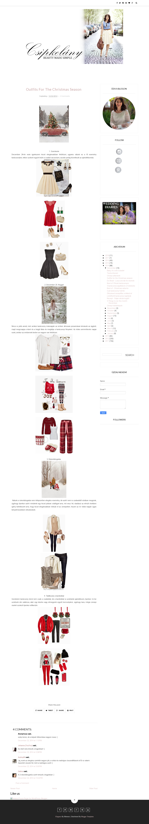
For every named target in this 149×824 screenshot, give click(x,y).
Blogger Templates (87, 816)
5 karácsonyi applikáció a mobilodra (121, 286)
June (109, 321)
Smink (39, 67)
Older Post (93, 788)
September (112, 313)
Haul (82, 67)
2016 (107, 260)
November (111, 308)
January (110, 333)
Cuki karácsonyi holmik (116, 291)
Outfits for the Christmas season (119, 278)
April (109, 326)
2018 (107, 255)
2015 (107, 263)
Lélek (30, 67)
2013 (107, 336)
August (110, 316)
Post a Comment (22, 783)
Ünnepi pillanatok (113, 276)
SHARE (39, 710)
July (109, 318)
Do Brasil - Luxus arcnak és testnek (120, 281)
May (109, 323)
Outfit (48, 67)
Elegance (58, 816)
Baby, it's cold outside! (115, 271)
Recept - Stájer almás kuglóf (118, 298)
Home (110, 67)
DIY (75, 67)
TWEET (50, 710)
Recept (91, 67)
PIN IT (71, 710)
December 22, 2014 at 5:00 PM (30, 766)
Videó (101, 67)
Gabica (20, 771)
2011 (107, 341)
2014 (107, 266)
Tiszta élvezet (112, 273)
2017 (107, 258)
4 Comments (65, 96)
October (110, 311)
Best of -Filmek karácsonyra (118, 283)
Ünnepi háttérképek (114, 306)
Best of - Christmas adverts (117, 288)
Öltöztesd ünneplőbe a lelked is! (119, 293)
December (111, 268)
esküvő (30, 74)
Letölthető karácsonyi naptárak (119, 296)
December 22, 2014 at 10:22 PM (30, 778)
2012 (107, 339)
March (110, 328)
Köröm (57, 67)
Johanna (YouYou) (25, 745)
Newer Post (15, 788)
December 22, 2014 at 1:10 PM (30, 740)
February (111, 331)
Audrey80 (21, 757)
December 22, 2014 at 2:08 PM (30, 752)
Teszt (67, 67)
